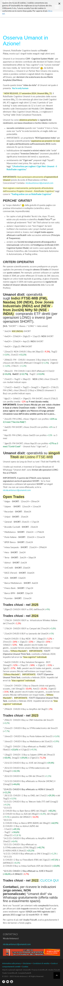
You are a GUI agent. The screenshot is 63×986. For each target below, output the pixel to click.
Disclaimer (27, 963)
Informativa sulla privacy (11, 963)
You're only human (20, 88)
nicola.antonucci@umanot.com (39, 183)
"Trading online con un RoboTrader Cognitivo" (31, 194)
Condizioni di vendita (41, 963)
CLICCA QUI (49, 880)
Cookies (25, 966)
